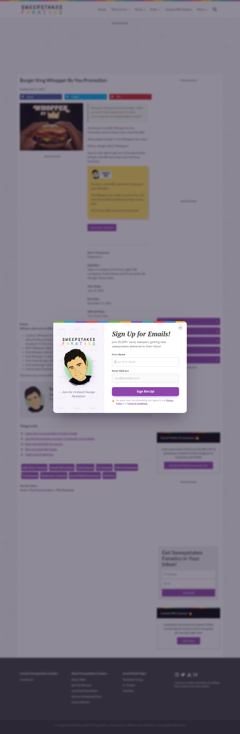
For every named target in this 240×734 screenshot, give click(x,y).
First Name (118, 354)
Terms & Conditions (137, 403)
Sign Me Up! (145, 391)
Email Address (120, 370)
